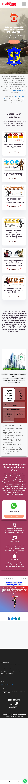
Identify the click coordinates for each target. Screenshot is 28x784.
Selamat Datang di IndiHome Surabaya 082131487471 (14, 30)
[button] (25, 781)
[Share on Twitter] (12, 618)
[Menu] (24, 4)
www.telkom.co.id (4, 659)
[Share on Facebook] (9, 618)
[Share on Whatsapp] (19, 618)
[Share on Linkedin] (15, 618)
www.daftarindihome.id (7, 684)
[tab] (8, 395)
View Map (2, 674)
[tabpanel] (14, 439)
